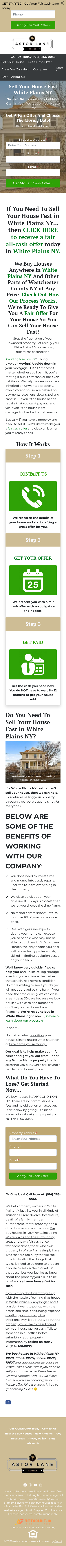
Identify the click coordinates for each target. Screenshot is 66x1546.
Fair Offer (36, 313)
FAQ (4, 77)
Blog (52, 1438)
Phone (33, 153)
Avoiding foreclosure (20, 359)
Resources (18, 1438)
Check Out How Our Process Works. (34, 297)
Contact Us (49, 1428)
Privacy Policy (37, 1438)
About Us (18, 77)
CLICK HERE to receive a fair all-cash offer (32, 237)
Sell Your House (12, 62)
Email (33, 167)
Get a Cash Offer (40, 62)
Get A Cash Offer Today (24, 1428)
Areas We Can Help (15, 69)
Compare (40, 69)
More (60, 68)
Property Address (33, 139)
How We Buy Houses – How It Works (29, 1433)
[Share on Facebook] (8, 1402)
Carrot (58, 1541)
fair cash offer (17, 428)
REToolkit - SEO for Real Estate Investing (33, 1527)
